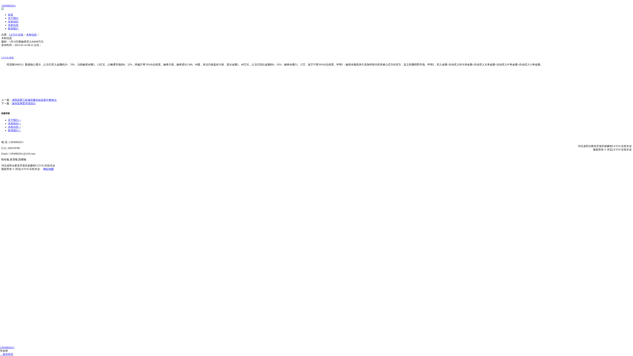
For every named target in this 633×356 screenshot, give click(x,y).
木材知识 (13, 21)
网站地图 (48, 169)
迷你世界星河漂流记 (24, 103)
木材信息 (13, 25)
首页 (10, 14)
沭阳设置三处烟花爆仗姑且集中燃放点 (34, 100)
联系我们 (13, 28)
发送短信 (8, 354)
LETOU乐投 (16, 34)
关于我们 (13, 18)
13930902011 (7, 347)
